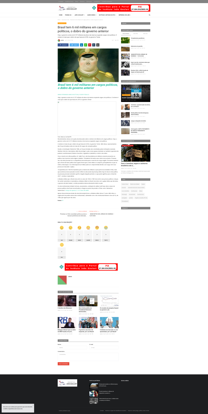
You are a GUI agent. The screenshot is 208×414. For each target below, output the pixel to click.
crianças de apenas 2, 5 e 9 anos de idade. (77, 190)
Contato (102, 410)
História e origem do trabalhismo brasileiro (115, 410)
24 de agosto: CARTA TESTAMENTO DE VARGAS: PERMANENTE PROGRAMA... (140, 130)
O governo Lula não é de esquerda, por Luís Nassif (86, 330)
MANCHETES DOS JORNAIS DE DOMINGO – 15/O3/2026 (139, 55)
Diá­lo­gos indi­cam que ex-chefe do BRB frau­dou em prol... (67, 330)
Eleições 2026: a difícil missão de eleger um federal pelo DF (139, 71)
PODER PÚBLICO (84, 94)
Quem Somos (91, 15)
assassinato (132, 194)
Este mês (135, 33)
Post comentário (63, 364)
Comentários (63, 340)
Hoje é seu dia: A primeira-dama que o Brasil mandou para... (140, 63)
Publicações (89, 1)
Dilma (140, 191)
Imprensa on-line (65, 19)
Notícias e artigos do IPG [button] (107, 15)
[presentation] (144, 146)
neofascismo (140, 194)
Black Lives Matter (134, 184)
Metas (76, 1)
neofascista (134, 191)
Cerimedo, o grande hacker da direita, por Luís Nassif (140, 105)
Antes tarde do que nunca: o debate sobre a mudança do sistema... (108, 399)
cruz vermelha (125, 191)
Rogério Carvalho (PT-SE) (141, 198)
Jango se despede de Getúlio (138, 121)
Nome (59, 344)
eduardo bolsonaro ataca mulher (136, 187)
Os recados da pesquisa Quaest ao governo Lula (109, 309)
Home (60, 15)
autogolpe (124, 198)
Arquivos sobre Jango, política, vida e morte (138, 410)
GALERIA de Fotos (69, 1)
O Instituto (60, 1)
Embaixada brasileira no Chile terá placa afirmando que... (108, 384)
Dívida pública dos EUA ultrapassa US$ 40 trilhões (139, 113)
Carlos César (125, 184)
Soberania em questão (137, 46)
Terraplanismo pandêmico (137, 38)
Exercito (124, 187)
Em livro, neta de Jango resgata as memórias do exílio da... (133, 164)
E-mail (91, 344)
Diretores (82, 1)
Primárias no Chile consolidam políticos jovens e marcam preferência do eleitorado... (73, 215)
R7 (62, 200)
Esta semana (126, 33)
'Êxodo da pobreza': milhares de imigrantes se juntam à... (106, 392)
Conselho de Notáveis (107, 1)
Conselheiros (97, 1)
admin (62, 40)
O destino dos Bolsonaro (65, 308)
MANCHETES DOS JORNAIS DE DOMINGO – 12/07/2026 (101, 215)
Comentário (61, 351)
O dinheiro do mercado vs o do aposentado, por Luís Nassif (109, 330)
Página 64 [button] (68, 15)
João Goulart (79, 15)
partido (131, 198)
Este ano (145, 33)
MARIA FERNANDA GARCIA (65, 94)
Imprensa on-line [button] (124, 15)
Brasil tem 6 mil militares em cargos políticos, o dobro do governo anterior (88, 86)
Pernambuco (125, 201)
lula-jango (124, 194)
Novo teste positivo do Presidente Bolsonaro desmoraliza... (85, 309)
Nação (143, 184)
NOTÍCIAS (76, 94)
